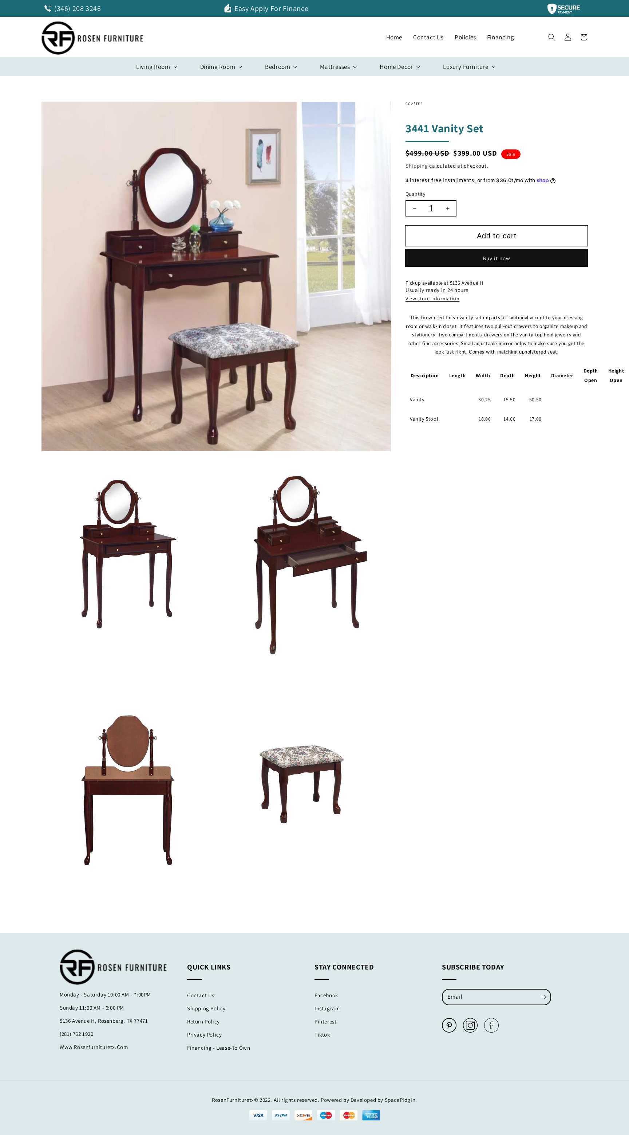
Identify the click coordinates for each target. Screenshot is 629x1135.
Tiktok (322, 1034)
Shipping (417, 165)
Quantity (415, 194)
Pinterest (325, 1021)
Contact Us (200, 995)
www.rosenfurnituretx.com (94, 1047)
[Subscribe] (543, 997)
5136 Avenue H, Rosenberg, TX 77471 (104, 1020)
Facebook (326, 995)
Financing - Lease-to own (218, 1047)
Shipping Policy (206, 1008)
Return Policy (203, 1021)
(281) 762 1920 (76, 1033)
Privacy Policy (204, 1034)
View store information (432, 298)
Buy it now (496, 258)
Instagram (327, 1008)
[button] (552, 35)
